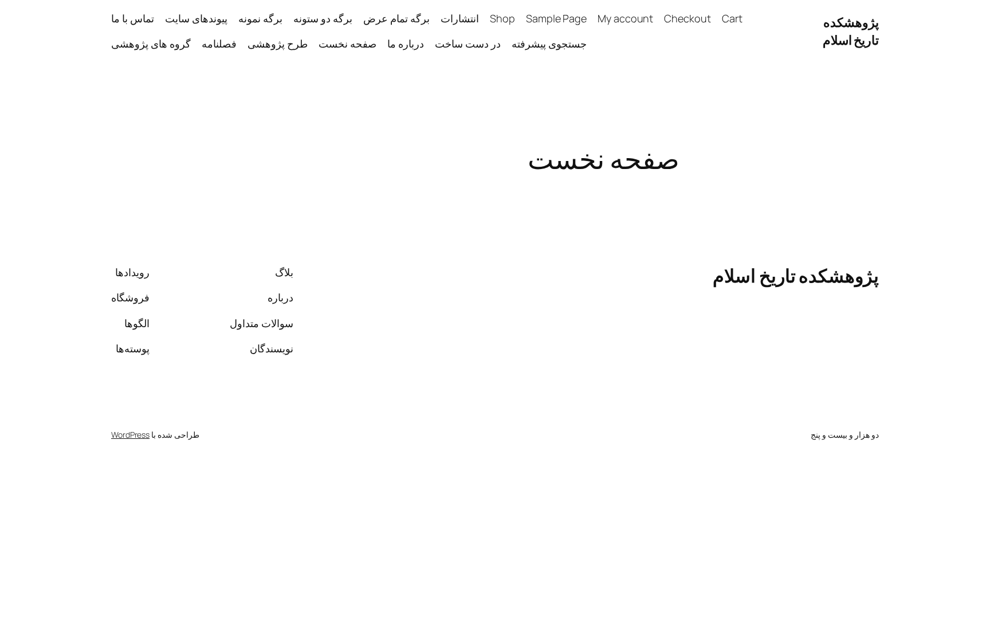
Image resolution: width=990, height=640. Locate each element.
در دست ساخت (468, 43)
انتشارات (460, 18)
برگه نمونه (260, 18)
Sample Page (556, 18)
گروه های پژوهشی (151, 43)
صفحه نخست (347, 43)
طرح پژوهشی (277, 43)
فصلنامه (219, 43)
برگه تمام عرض (396, 18)
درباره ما (405, 43)
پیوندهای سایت (196, 18)
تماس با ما (132, 18)
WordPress (130, 434)
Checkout (687, 18)
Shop (502, 18)
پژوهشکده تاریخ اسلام (851, 31)
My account (625, 18)
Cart (732, 18)
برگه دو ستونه (322, 18)
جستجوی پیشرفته (549, 43)
